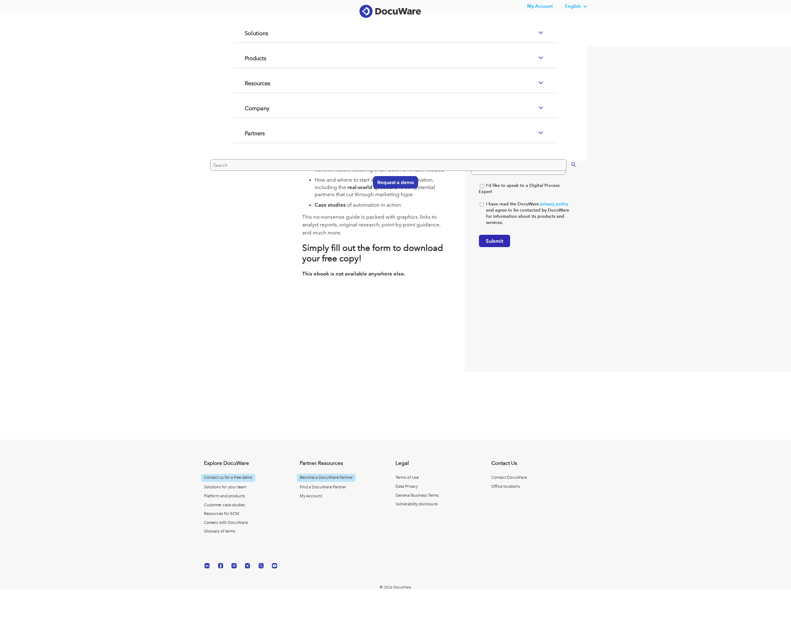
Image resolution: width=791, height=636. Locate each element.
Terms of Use (407, 477)
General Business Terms (417, 495)
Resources (250, 108)
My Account (311, 496)
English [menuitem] (573, 6)
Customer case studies (224, 505)
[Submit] (567, 189)
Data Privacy (407, 486)
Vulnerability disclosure (417, 504)
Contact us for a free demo (228, 477)
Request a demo (392, 206)
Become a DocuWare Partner (326, 477)
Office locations (505, 486)
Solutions (249, 58)
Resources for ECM (221, 513)
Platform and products (224, 496)
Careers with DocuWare (226, 522)
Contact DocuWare (509, 477)
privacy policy (554, 204)
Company (250, 133)
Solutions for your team (225, 487)
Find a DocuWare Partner (323, 487)
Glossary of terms (219, 531)
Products (248, 83)
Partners (247, 158)
